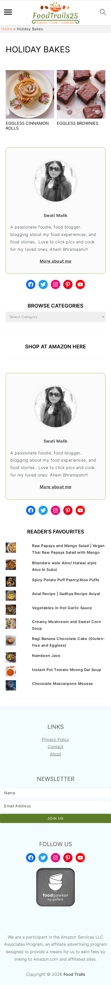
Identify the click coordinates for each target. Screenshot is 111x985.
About (55, 754)
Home (6, 29)
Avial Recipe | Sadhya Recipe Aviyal (66, 593)
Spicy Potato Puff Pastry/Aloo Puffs (65, 580)
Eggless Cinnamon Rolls (27, 126)
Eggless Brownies (77, 123)
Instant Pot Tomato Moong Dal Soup (66, 669)
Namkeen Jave (46, 655)
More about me (56, 261)
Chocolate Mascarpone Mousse (62, 683)
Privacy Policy (55, 739)
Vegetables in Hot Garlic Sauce (62, 608)
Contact (55, 746)
